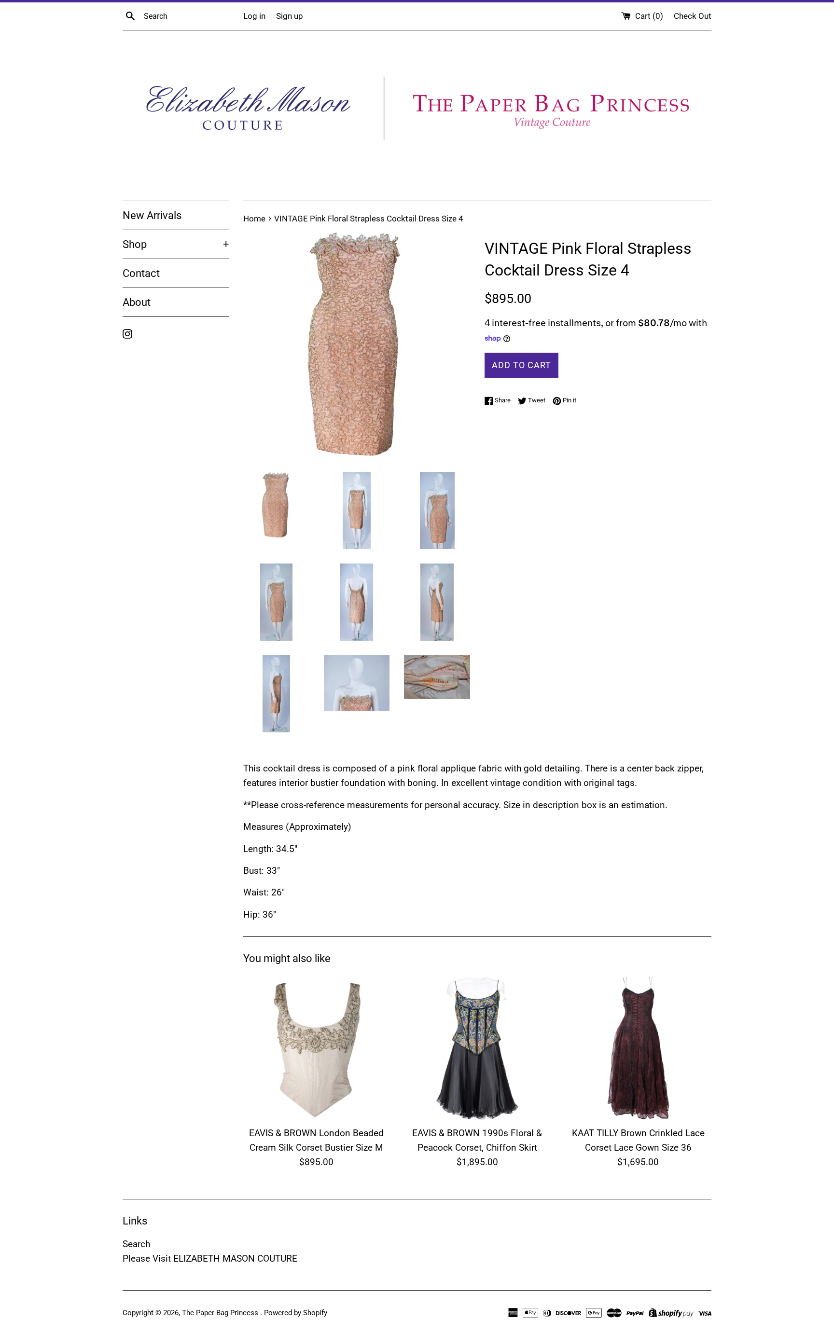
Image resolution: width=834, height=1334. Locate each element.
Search (136, 1244)
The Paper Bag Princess (221, 1312)
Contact (141, 273)
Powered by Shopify (295, 1312)
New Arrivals (152, 215)
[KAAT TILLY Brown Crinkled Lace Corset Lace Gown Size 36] (638, 1048)
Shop (176, 244)
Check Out (692, 16)
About (137, 302)
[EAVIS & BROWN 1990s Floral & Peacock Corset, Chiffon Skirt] (477, 1048)
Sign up (289, 16)
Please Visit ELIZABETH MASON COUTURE (210, 1258)
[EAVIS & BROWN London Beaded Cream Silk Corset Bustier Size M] (316, 1048)
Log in (254, 16)
